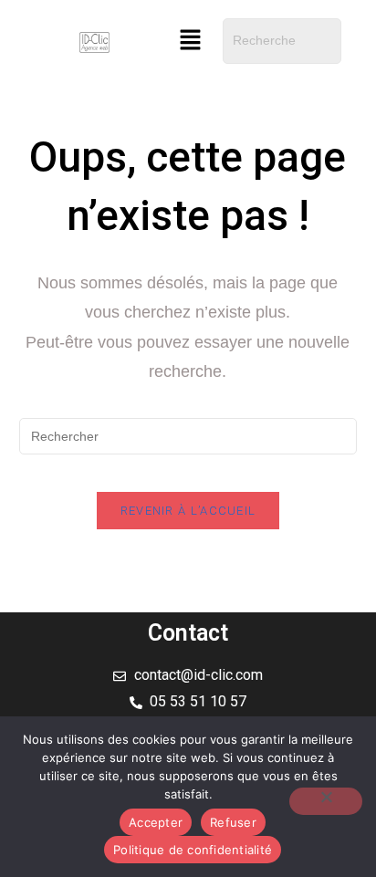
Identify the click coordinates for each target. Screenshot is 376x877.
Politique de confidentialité (192, 849)
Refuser (233, 822)
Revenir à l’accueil (188, 510)
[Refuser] (325, 801)
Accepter (156, 822)
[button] (190, 41)
